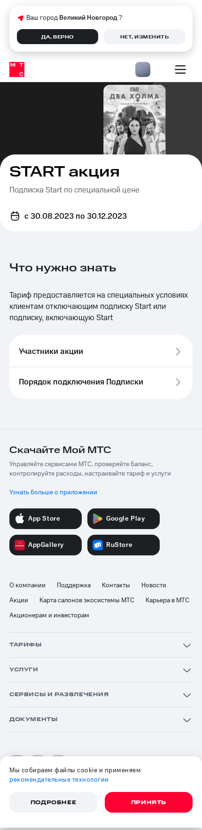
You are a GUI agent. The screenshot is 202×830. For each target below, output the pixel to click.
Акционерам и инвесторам (49, 615)
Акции (18, 600)
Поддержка (74, 585)
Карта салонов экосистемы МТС (86, 600)
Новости (153, 585)
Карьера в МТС (167, 600)
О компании (27, 585)
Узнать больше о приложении (53, 492)
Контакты (116, 585)
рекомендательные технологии (59, 779)
